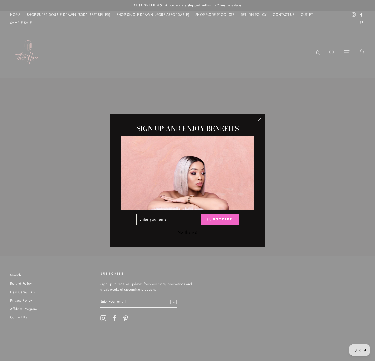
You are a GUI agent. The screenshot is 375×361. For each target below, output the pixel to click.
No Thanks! (188, 232)
